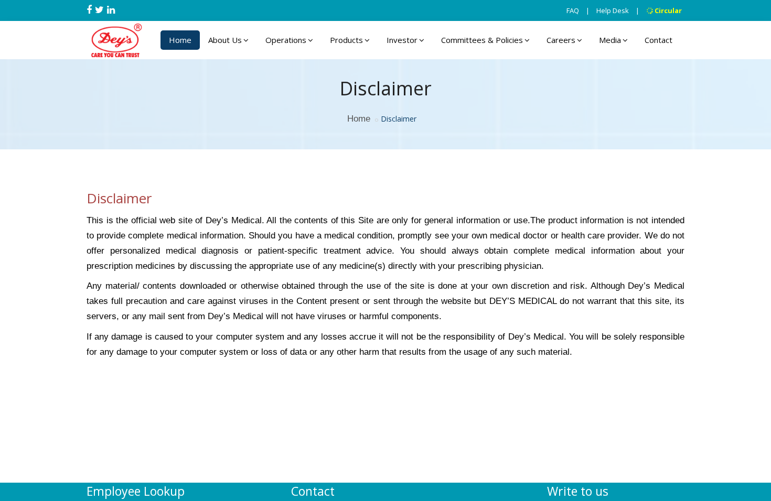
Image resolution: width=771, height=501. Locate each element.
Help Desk (612, 10)
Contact (658, 40)
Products (346, 40)
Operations (285, 40)
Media (610, 40)
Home (180, 40)
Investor (402, 40)
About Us (225, 40)
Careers (561, 40)
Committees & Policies (482, 40)
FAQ (572, 10)
